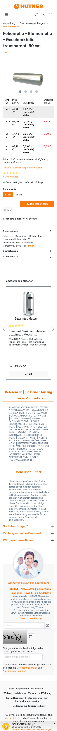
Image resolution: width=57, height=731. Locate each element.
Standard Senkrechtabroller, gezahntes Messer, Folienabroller (28, 333)
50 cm (8, 194)
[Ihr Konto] (43, 14)
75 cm (19, 194)
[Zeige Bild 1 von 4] (20, 91)
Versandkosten (12, 718)
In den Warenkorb (37, 203)
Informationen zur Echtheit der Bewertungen (31, 729)
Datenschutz (38, 688)
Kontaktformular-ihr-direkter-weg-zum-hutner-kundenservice (27, 699)
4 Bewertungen (11, 176)
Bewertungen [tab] (10, 251)
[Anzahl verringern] (6, 204)
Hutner (6, 52)
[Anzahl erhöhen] (16, 204)
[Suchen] (36, 14)
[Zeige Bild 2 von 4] (25, 91)
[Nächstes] (51, 77)
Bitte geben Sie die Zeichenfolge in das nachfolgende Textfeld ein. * (23, 650)
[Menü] (6, 14)
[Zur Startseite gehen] (28, 6)
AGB (11, 688)
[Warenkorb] (50, 14)
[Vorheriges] (5, 77)
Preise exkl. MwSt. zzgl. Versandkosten (22, 167)
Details (28, 373)
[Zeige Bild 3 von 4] (31, 91)
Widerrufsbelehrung (14, 693)
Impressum (22, 688)
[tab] (27, 238)
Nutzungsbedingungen (14, 671)
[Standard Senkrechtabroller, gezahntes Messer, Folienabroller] (28, 306)
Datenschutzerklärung (31, 618)
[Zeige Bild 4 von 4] (36, 91)
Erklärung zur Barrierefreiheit (29, 706)
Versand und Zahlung (39, 693)
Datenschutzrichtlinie (27, 667)
